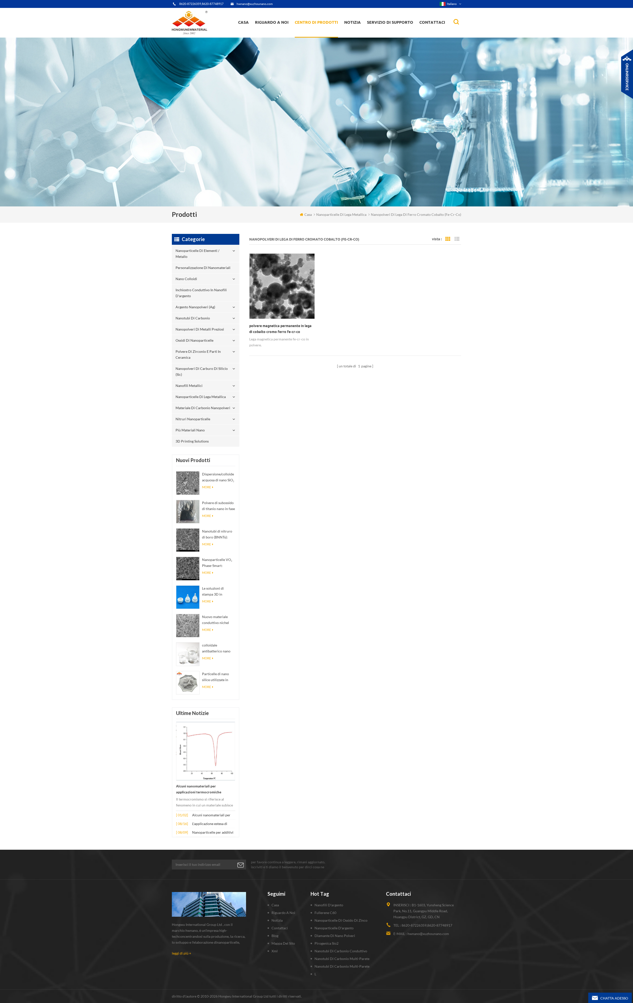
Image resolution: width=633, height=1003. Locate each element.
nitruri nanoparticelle (193, 419)
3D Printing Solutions (192, 441)
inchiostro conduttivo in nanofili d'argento (316, 33)
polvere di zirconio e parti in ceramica (322, 30)
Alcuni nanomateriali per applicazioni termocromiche (198, 789)
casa (243, 22)
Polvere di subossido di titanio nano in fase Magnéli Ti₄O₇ (218, 506)
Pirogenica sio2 (327, 943)
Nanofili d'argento (329, 905)
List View (457, 239)
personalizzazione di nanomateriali (313, 35)
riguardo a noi (272, 22)
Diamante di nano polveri (335, 936)
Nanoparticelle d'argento (334, 928)
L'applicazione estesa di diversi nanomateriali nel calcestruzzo (211, 824)
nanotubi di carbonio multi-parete (342, 959)
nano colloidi (186, 279)
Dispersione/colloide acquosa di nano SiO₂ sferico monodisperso (218, 477)
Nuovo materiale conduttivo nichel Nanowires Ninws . (216, 620)
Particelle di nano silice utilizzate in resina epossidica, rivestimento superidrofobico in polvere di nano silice (218, 677)
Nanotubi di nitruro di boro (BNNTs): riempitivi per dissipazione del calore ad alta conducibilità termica (218, 534)
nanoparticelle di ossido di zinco (341, 920)
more (206, 487)
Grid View (448, 239)
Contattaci (432, 22)
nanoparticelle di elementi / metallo (318, 36)
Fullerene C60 (325, 913)
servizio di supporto (390, 22)
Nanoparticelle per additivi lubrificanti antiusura (212, 832)
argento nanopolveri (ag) (323, 32)
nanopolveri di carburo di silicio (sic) (202, 371)
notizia (352, 22)
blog (274, 936)
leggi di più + (181, 953)
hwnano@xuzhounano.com (255, 4)
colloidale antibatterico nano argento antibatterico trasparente (218, 648)
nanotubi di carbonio (193, 318)
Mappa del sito (283, 943)
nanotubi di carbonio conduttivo (341, 951)
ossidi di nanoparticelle (194, 340)
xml (274, 951)
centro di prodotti (316, 22)
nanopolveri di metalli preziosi (200, 329)
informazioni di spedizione (277, 33)
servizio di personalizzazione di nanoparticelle (282, 32)
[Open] (627, 74)
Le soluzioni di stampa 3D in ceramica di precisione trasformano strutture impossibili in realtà (217, 591)
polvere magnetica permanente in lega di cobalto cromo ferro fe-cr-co (280, 329)
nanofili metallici (189, 385)
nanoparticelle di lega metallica (201, 397)
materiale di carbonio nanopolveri (203, 408)
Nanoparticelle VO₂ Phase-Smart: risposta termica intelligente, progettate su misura (218, 563)
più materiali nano (190, 430)
